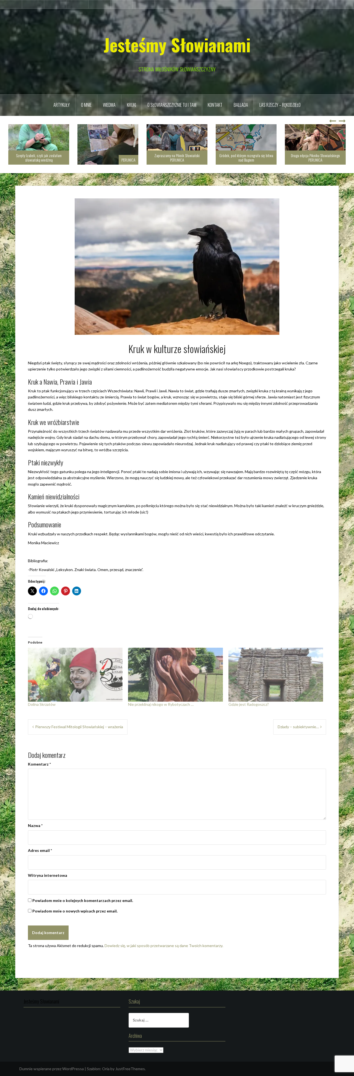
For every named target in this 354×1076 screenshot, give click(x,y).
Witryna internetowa (47, 875)
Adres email (40, 850)
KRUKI (131, 105)
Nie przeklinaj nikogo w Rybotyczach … (161, 704)
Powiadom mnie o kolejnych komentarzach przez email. (82, 900)
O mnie (86, 105)
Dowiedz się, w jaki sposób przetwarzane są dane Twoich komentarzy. (164, 945)
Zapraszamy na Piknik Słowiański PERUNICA (108, 157)
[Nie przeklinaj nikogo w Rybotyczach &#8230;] (175, 675)
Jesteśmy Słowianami (177, 44)
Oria (106, 1068)
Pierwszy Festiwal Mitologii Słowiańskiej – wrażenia (79, 726)
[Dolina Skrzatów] (75, 675)
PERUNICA (59, 160)
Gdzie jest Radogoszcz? (248, 704)
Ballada (241, 105)
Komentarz (39, 764)
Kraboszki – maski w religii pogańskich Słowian (315, 157)
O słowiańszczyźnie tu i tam (171, 105)
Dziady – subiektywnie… (298, 726)
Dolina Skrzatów (42, 704)
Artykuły (61, 105)
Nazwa (35, 825)
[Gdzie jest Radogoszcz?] (275, 675)
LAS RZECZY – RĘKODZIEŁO (280, 105)
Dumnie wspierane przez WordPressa (51, 1068)
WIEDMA (109, 105)
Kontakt (215, 105)
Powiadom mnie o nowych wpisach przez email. (75, 911)
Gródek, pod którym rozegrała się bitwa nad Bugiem (177, 157)
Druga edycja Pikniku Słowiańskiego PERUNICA (246, 157)
